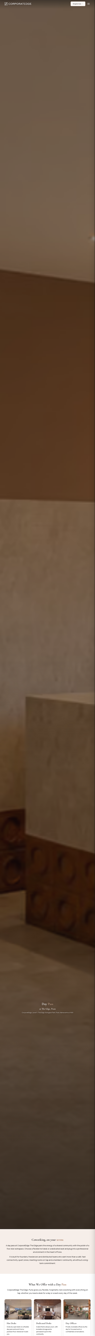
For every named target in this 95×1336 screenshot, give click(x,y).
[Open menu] (88, 4)
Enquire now (77, 4)
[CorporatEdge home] (18, 3)
